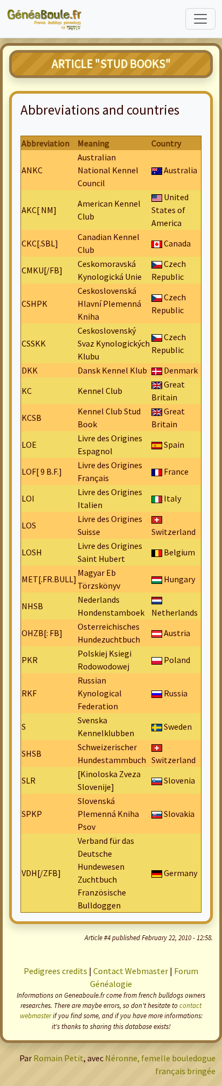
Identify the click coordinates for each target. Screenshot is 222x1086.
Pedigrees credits (55, 970)
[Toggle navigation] (200, 19)
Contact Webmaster (130, 970)
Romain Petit (58, 1058)
